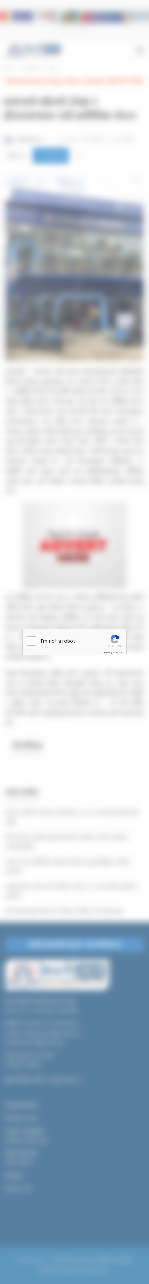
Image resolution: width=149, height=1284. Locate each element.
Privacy (108, 652)
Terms (118, 652)
